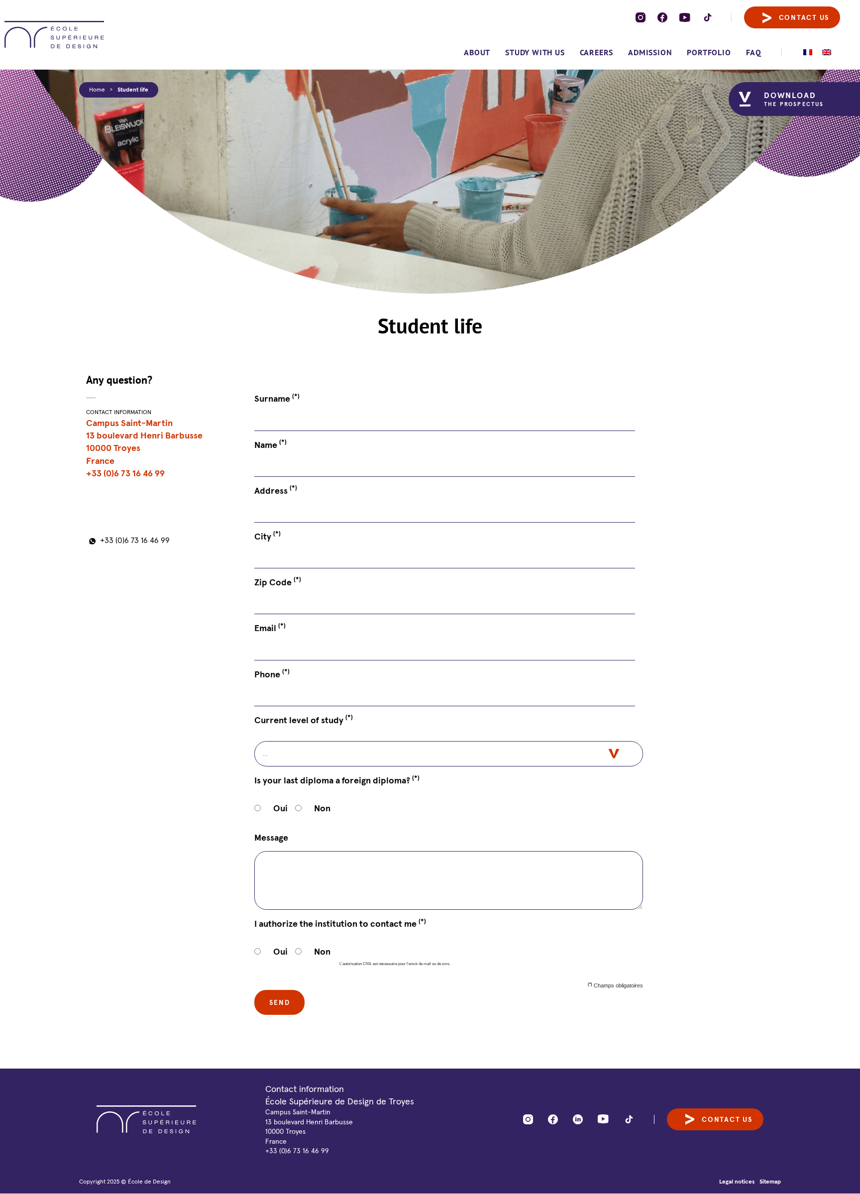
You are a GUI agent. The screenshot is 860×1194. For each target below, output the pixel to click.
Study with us (534, 52)
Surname (277, 398)
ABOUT (477, 52)
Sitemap (770, 1181)
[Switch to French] (807, 52)
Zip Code (277, 582)
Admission (650, 52)
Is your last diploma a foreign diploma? (337, 780)
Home (97, 89)
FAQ (753, 52)
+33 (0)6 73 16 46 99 (135, 540)
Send (279, 1002)
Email (270, 628)
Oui (280, 808)
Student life (132, 89)
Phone (272, 674)
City (267, 536)
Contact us (804, 17)
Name (270, 444)
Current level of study (303, 720)
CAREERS (597, 52)
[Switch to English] (826, 52)
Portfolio (709, 52)
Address (275, 490)
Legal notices (736, 1181)
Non (322, 808)
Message (271, 837)
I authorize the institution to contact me (340, 923)
